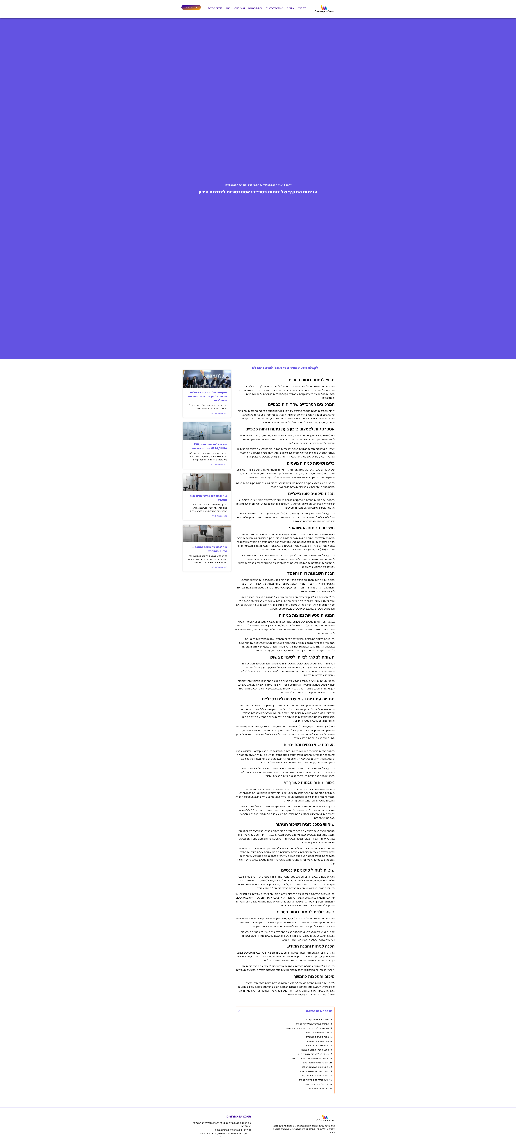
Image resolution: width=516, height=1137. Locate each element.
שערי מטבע (239, 8)
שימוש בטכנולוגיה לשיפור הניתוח (313, 1071)
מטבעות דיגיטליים (274, 8)
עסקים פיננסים (255, 8)
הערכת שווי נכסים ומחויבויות (315, 1062)
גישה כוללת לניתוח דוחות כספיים (313, 1080)
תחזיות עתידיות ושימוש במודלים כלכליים (310, 1058)
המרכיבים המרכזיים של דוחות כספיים (312, 1024)
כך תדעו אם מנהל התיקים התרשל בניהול (233, 1130)
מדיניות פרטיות (215, 8)
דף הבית (302, 8)
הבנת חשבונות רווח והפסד (317, 1045)
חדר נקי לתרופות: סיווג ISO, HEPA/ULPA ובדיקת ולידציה (225, 1133)
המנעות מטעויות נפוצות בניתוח (315, 1050)
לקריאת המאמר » (219, 413)
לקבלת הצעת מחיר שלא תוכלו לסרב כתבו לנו (285, 368)
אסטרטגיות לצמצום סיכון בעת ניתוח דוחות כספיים (307, 1028)
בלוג (228, 8)
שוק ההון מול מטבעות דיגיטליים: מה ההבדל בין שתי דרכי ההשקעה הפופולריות (207, 396)
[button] (239, 1011)
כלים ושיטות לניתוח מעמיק (317, 1032)
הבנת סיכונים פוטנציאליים (317, 1037)
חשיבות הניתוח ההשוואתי (318, 1041)
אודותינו (290, 8)
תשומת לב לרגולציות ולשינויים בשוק (313, 1054)
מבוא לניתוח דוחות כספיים (317, 1019)
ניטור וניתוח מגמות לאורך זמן (315, 1067)
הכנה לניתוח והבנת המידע (316, 1084)
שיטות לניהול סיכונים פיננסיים (315, 1075)
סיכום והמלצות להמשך (318, 1088)
